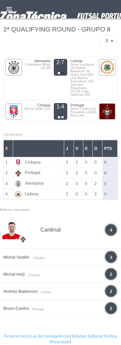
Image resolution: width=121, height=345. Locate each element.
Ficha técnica (16, 336)
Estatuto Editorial (87, 336)
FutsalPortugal (60, 9)
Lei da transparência (50, 336)
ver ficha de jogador (23, 258)
